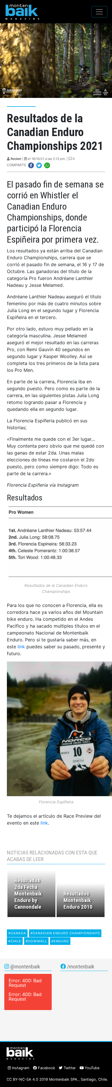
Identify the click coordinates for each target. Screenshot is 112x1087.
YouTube (91, 1068)
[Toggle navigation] (99, 12)
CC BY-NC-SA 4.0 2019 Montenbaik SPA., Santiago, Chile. (57, 1079)
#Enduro (60, 941)
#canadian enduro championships (65, 933)
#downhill (36, 941)
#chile (14, 941)
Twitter (69, 1068)
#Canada (17, 933)
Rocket (16, 159)
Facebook (46, 1068)
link (21, 646)
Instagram (20, 1068)
